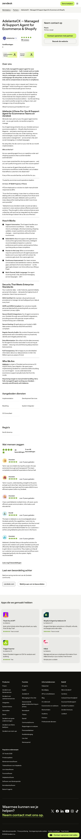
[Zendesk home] (7, 3)
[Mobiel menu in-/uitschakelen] (77, 3)
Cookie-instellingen (54, 831)
